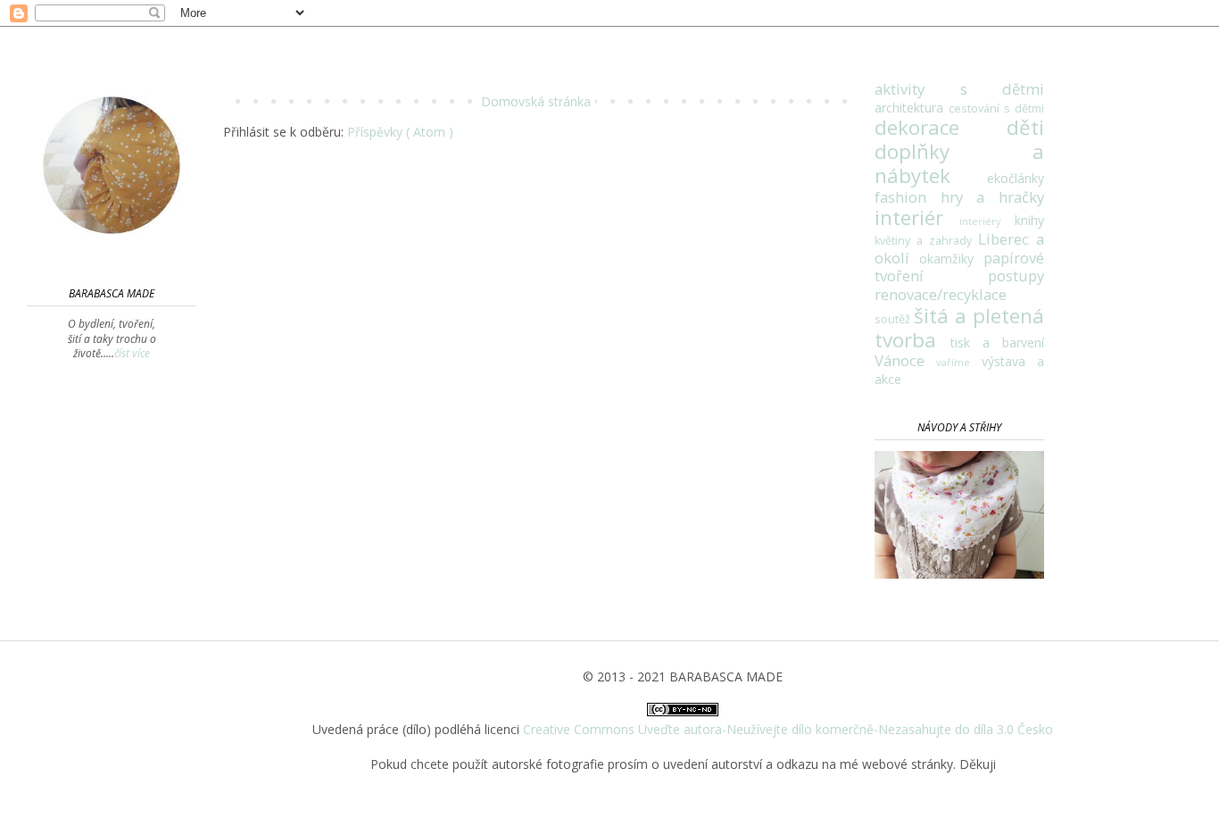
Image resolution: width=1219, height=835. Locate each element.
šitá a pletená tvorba (959, 328)
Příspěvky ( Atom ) (400, 131)
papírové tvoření (959, 267)
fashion (908, 197)
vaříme (958, 362)
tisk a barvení (997, 342)
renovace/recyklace (941, 294)
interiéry (987, 221)
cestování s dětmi (996, 108)
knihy (1029, 220)
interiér (917, 217)
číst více (132, 353)
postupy (1016, 275)
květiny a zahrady (926, 240)
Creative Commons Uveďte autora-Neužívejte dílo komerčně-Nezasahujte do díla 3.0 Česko (788, 729)
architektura (912, 107)
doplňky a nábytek (959, 163)
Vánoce (905, 360)
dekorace (941, 127)
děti (1025, 127)
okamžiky (951, 258)
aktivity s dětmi (959, 89)
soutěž (894, 319)
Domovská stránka (536, 101)
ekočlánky (1015, 178)
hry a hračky (992, 197)
